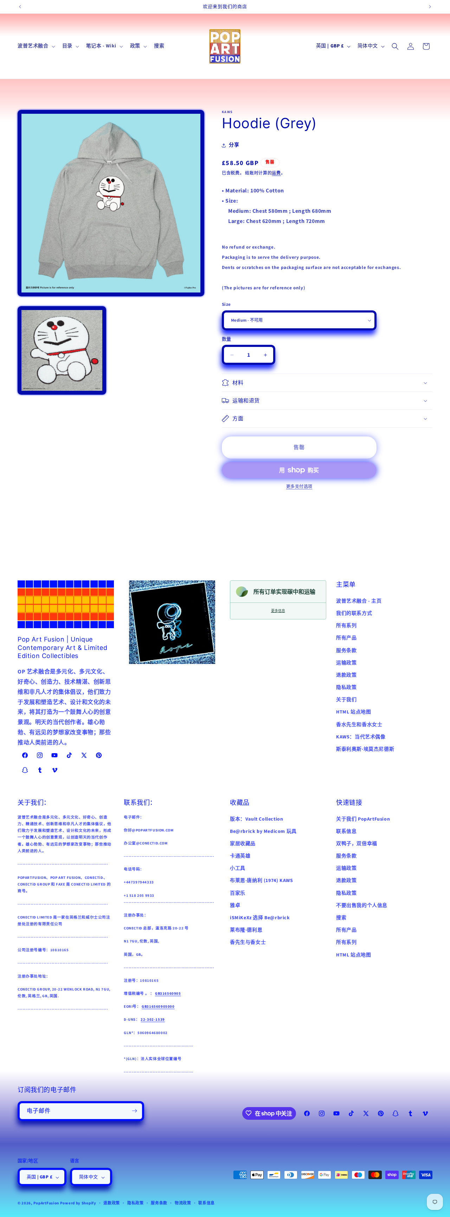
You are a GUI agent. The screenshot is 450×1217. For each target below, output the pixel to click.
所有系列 (346, 625)
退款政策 (346, 675)
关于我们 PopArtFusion (363, 818)
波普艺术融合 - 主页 (359, 601)
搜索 (341, 917)
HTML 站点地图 (353, 712)
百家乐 (237, 892)
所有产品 (346, 638)
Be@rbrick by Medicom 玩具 (263, 831)
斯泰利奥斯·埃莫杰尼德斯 (365, 749)
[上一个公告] (20, 6)
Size (226, 304)
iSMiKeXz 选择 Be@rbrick (260, 917)
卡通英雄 (240, 856)
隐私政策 (346, 687)
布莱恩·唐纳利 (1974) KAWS (261, 880)
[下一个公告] (430, 6)
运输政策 (346, 662)
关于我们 (346, 699)
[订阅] (134, 1111)
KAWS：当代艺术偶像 (361, 737)
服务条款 (346, 650)
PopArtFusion (46, 1203)
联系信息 (346, 831)
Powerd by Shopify (78, 1203)
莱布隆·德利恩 (246, 930)
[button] (35, 46)
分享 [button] (234, 145)
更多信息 (278, 611)
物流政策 (183, 1203)
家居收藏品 (243, 843)
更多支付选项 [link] (299, 487)
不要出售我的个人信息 (361, 905)
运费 (276, 173)
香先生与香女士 (248, 942)
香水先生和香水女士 (359, 724)
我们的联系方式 (354, 613)
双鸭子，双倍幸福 (356, 843)
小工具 (237, 868)
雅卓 (235, 905)
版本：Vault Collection (256, 818)
